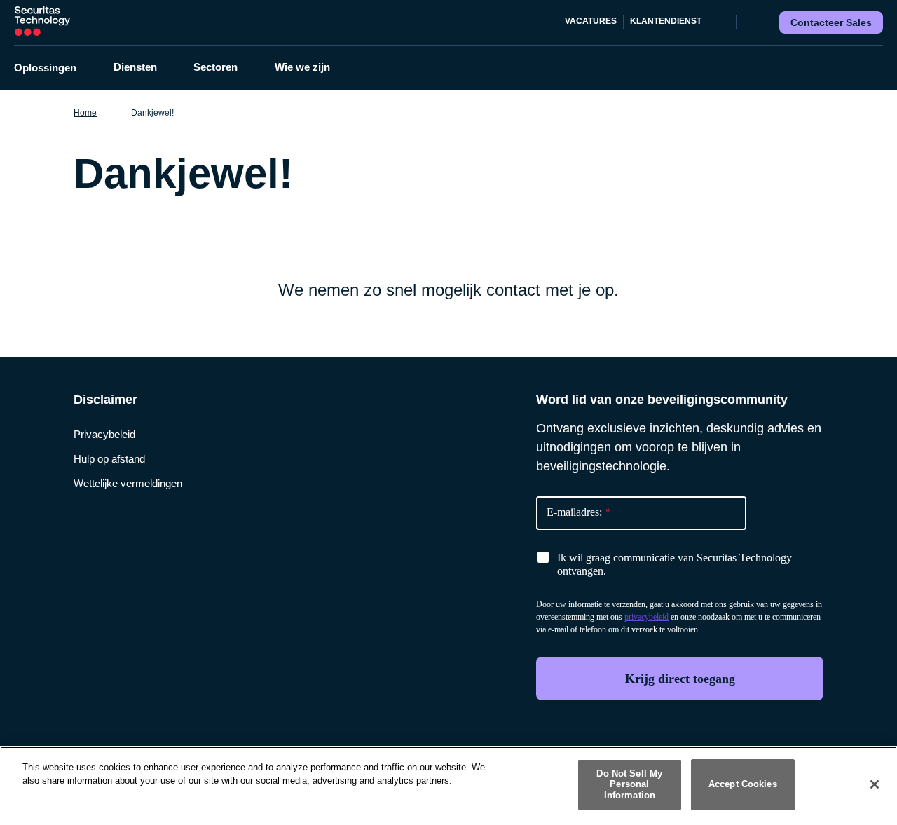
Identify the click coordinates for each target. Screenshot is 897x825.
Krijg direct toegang (680, 678)
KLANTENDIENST (665, 21)
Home (85, 113)
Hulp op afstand (109, 459)
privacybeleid (646, 617)
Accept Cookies (742, 784)
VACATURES (591, 21)
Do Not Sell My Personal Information (629, 784)
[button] (54, 67)
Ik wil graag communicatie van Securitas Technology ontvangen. (674, 564)
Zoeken (750, 22)
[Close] (874, 784)
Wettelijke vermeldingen (128, 483)
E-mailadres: (579, 512)
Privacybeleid (104, 434)
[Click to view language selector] (722, 22)
